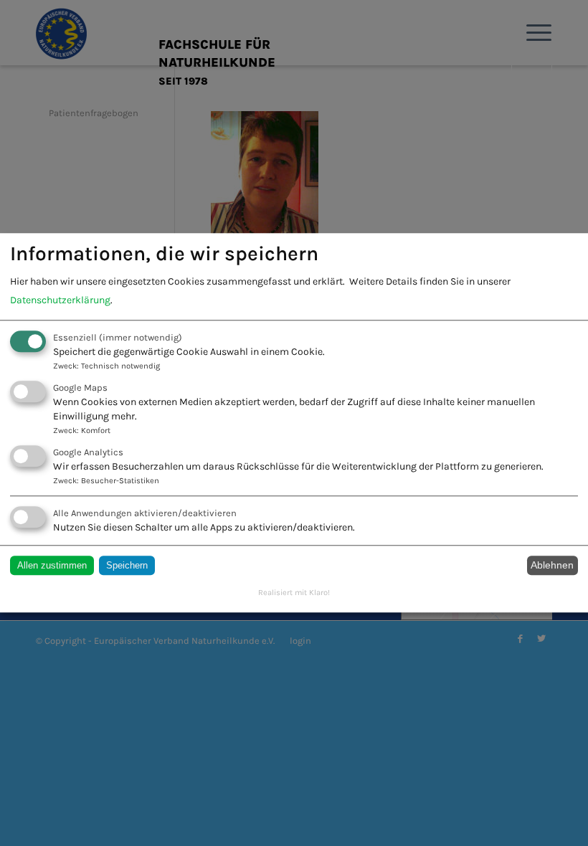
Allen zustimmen (52, 565)
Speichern (127, 565)
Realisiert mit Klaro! (294, 592)
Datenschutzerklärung (60, 300)
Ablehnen (552, 565)
